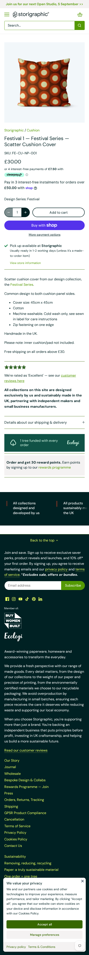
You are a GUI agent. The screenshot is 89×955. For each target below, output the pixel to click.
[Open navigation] (6, 14)
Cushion (33, 130)
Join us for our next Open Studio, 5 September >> (44, 4)
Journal (10, 767)
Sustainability (15, 856)
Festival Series (21, 284)
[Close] (82, 881)
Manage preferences (44, 935)
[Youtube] (20, 598)
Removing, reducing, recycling (27, 863)
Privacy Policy (15, 832)
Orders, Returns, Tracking (24, 799)
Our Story (11, 760)
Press (8, 793)
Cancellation (14, 819)
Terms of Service (17, 826)
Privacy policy (16, 947)
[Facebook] (7, 598)
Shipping (11, 806)
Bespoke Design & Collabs (25, 780)
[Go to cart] (80, 15)
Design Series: (15, 199)
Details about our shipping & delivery (35, 422)
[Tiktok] (27, 598)
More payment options (44, 234)
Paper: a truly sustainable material (31, 869)
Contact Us (13, 845)
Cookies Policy (28, 913)
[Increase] (25, 212)
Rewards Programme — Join (26, 787)
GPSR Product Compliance (25, 813)
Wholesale (12, 773)
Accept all (44, 924)
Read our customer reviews (26, 750)
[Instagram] (14, 598)
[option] (44, 82)
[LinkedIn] (40, 598)
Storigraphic (14, 130)
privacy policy (56, 569)
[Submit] (79, 25)
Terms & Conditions (41, 947)
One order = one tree (20, 876)
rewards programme (54, 467)
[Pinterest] (34, 598)
